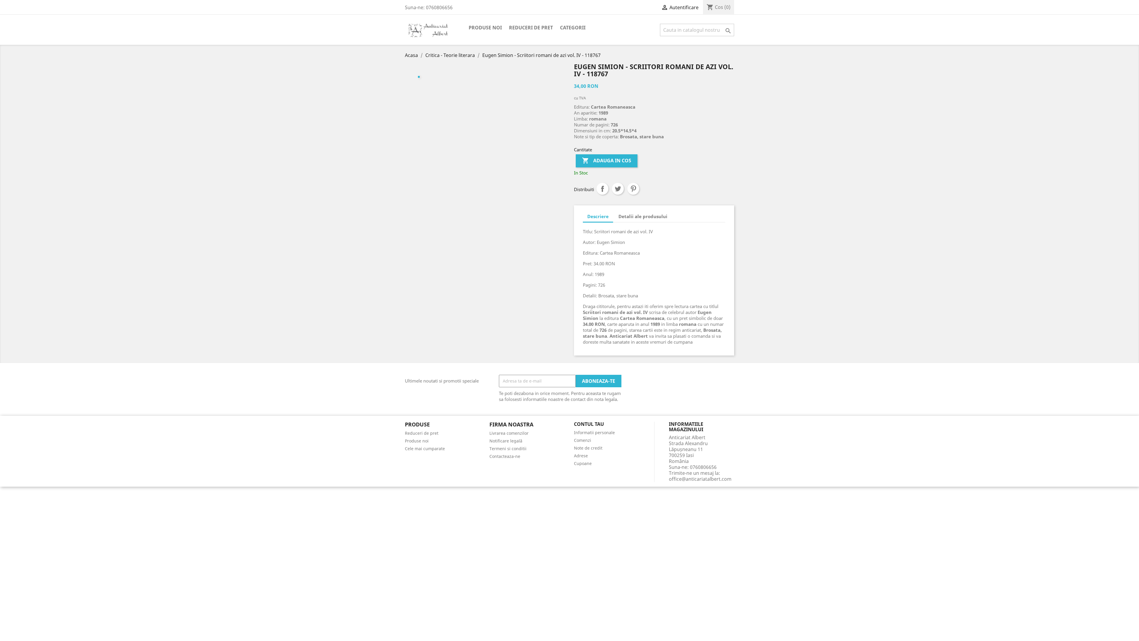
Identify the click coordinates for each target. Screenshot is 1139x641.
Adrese (581, 455)
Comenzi (582, 440)
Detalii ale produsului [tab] (642, 216)
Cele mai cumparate (425, 448)
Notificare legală (505, 441)
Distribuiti (602, 189)
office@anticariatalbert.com (700, 479)
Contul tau (589, 424)
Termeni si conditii (507, 448)
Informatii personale (594, 432)
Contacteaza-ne (504, 456)
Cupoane (583, 463)
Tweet (618, 189)
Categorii (573, 27)
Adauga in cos (606, 160)
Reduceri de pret (531, 27)
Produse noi (485, 27)
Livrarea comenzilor (509, 433)
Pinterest (633, 189)
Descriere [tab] (598, 216)
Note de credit (588, 448)
